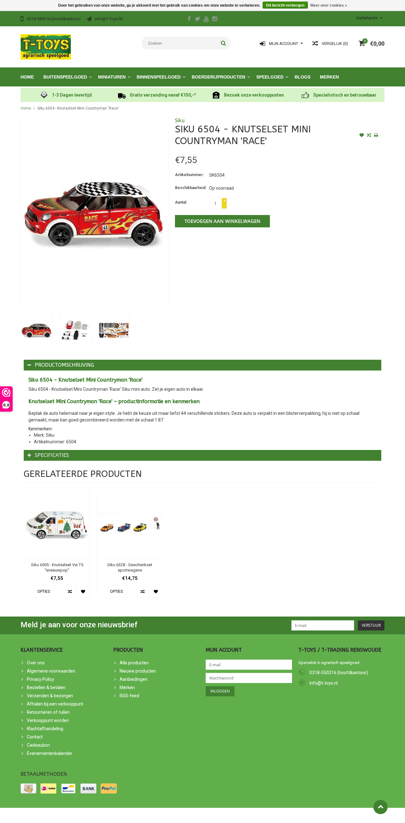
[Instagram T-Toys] (214, 19)
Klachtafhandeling (45, 728)
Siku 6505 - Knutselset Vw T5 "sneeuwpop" (57, 567)
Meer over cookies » (328, 5)
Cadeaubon (38, 745)
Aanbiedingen (133, 679)
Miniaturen (112, 76)
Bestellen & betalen (46, 687)
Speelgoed (270, 76)
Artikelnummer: (189, 175)
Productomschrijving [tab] (64, 365)
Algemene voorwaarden (51, 671)
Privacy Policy (40, 679)
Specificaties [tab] (52, 455)
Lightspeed (134, 815)
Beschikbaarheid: (190, 188)
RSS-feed (129, 695)
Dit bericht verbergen (285, 5)
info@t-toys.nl (323, 683)
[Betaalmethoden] (28, 788)
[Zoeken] (223, 43)
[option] (36, 330)
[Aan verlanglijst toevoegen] (361, 136)
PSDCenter (91, 815)
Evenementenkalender (49, 753)
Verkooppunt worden (48, 720)
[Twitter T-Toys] (197, 19)
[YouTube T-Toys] (205, 19)
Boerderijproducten (218, 76)
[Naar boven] (380, 807)
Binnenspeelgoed (159, 76)
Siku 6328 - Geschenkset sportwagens (129, 567)
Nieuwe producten (138, 671)
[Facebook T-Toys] (188, 19)
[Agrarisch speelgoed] (46, 46)
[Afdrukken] (376, 136)
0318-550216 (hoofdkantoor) (338, 672)
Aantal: (181, 202)
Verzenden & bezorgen (50, 695)
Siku (180, 120)
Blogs (302, 76)
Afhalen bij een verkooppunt (55, 703)
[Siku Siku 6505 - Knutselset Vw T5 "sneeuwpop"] (57, 524)
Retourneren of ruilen (48, 712)
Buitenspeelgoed (65, 76)
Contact (35, 736)
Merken (329, 76)
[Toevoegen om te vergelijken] (369, 136)
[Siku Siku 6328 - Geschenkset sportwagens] (130, 524)
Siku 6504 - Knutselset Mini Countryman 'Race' (78, 108)
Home (27, 76)
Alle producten (134, 662)
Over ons (36, 662)
